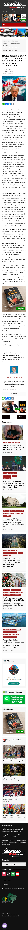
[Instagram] (12, 393)
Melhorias (14, 553)
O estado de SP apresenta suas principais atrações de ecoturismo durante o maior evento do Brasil (12, 779)
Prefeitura (20, 513)
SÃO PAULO (7, 478)
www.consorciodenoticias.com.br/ (12, 389)
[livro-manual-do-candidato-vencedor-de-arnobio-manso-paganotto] (14, 299)
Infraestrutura (7, 634)
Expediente (5, 884)
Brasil (5, 442)
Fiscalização (17, 629)
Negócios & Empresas (7, 73)
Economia (6, 71)
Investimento (7, 553)
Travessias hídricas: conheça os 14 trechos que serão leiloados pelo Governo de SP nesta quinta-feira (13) (13, 644)
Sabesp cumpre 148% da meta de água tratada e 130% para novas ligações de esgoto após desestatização (13, 562)
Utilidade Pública (16, 595)
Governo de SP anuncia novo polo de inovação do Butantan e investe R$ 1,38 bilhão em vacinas (13, 484)
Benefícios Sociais (16, 590)
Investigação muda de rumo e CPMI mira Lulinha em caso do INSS (13, 836)
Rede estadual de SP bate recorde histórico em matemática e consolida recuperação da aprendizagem (14, 842)
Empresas (11, 71)
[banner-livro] (14, 407)
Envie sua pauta (6, 881)
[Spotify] (16, 393)
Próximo (21, 417)
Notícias (18, 442)
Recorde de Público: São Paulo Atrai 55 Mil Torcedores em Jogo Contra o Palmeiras (13, 799)
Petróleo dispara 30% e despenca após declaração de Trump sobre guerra (13, 447)
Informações (7, 513)
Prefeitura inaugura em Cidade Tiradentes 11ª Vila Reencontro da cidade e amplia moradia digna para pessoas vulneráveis (13, 602)
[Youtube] (14, 393)
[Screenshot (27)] (14, 675)
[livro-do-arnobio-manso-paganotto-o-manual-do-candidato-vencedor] (14, 17)
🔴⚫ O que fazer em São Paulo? (12, 741)
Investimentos (7, 475)
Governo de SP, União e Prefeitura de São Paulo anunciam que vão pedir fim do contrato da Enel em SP (13, 523)
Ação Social (7, 590)
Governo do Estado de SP (10, 473)
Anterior (7, 417)
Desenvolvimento (8, 629)
